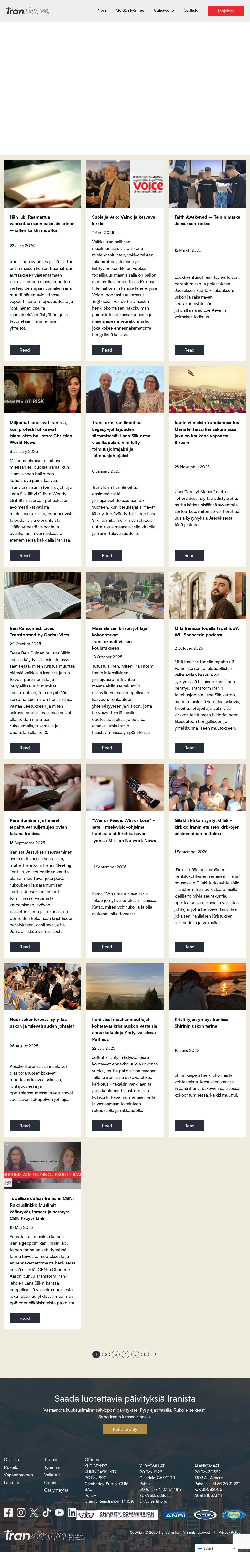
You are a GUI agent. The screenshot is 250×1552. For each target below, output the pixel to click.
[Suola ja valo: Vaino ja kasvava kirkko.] (125, 184)
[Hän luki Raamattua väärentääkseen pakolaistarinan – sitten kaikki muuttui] (42, 184)
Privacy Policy (229, 1532)
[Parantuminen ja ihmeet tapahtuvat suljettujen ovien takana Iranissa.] (42, 787)
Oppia (50, 1482)
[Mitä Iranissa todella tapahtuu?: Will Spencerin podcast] (207, 595)
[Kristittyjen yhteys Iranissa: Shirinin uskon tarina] (207, 986)
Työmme (52, 1467)
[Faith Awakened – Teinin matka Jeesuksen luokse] (207, 184)
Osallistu (12, 1459)
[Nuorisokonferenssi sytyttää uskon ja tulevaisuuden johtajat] (42, 986)
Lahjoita (11, 1482)
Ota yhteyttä (56, 1490)
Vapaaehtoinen (18, 1475)
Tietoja (50, 1459)
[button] (216, 1548)
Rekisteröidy (125, 1429)
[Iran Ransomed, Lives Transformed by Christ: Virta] (42, 595)
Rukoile (11, 1467)
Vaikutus (52, 1475)
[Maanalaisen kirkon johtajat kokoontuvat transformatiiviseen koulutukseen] (125, 595)
